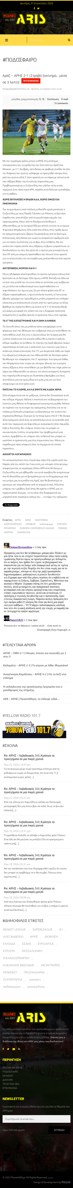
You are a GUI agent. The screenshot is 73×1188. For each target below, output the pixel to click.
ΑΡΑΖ (28, 519)
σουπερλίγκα (36, 986)
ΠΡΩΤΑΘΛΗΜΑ (34, 972)
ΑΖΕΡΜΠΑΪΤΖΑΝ (13, 523)
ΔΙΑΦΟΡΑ (8, 1079)
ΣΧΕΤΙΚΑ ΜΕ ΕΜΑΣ (12, 1067)
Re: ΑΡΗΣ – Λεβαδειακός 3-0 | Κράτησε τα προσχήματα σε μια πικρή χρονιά (29, 757)
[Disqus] (36, 583)
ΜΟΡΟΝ (8, 532)
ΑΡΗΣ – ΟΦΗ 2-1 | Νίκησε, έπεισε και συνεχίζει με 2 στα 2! (34, 654)
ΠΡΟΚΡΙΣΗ (10, 528)
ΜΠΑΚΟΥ (30, 523)
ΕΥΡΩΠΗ (62, 523)
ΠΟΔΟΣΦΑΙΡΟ (10, 1071)
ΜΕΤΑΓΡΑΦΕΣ (50, 965)
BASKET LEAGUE (14, 929)
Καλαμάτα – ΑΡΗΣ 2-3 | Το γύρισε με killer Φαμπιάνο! (35, 665)
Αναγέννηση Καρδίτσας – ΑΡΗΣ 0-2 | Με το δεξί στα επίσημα (34, 675)
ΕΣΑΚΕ (26, 943)
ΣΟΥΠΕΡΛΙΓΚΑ (12, 979)
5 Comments (61, 103)
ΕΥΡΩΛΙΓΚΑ (46, 943)
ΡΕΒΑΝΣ (62, 528)
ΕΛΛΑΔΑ (9, 943)
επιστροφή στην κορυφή (52, 629)
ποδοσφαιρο (46, 523)
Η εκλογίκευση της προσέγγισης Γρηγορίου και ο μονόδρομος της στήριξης (32, 688)
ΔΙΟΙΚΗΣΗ (51, 936)
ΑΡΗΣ (18, 519)
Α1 (61, 929)
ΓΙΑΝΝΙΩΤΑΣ (23, 532)
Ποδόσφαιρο (10, 88)
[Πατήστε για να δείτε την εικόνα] (36, 132)
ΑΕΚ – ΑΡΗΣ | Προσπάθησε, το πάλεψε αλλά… (31, 698)
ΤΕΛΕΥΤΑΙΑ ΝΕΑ (11, 1083)
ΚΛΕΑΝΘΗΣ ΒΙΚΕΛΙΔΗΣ (18, 965)
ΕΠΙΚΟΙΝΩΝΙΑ (10, 1088)
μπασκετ (35, 979)
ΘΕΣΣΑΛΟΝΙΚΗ (32, 951)
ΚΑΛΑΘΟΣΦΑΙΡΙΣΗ (16, 958)
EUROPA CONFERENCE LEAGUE (37, 528)
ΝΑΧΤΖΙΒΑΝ (41, 519)
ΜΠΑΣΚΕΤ (10, 972)
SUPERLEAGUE (42, 929)
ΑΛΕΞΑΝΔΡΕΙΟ (13, 936)
